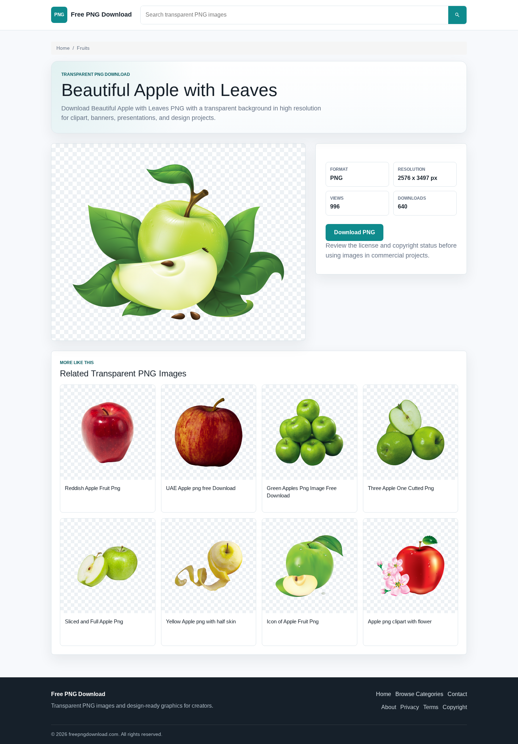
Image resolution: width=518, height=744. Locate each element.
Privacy (409, 707)
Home (63, 48)
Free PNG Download (78, 694)
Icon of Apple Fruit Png (293, 621)
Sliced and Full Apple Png (94, 621)
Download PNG (354, 232)
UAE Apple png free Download (200, 488)
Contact (457, 694)
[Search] (457, 15)
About (388, 707)
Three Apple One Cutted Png (401, 488)
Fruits (83, 48)
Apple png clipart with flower (400, 621)
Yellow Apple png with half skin (201, 621)
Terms (430, 707)
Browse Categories (419, 694)
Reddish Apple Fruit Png (92, 488)
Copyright (455, 707)
